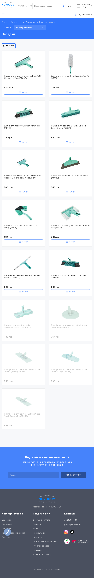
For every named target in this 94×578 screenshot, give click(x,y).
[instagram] (66, 532)
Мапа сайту (38, 550)
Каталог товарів (17, 22)
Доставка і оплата (41, 520)
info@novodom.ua (73, 525)
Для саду (6, 537)
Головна (5, 22)
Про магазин (39, 533)
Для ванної (7, 524)
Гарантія (37, 524)
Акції (35, 529)
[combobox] (71, 6)
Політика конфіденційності (46, 542)
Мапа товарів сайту (42, 554)
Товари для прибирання (36, 22)
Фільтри (10, 46)
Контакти (37, 537)
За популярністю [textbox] (24, 28)
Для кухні (6, 520)
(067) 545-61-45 (25, 6)
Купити (25, 92)
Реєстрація (87, 15)
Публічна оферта (41, 546)
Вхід (79, 15)
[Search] (63, 6)
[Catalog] (3, 15)
